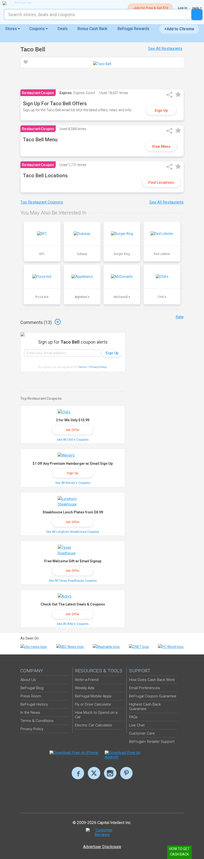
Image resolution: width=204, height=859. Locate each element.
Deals (62, 28)
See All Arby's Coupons (73, 624)
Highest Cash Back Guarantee (145, 706)
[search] (197, 14)
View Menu (161, 146)
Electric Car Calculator (93, 725)
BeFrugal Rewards (133, 28)
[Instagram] (110, 773)
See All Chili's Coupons (73, 439)
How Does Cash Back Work (152, 680)
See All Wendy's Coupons (72, 483)
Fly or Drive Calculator (93, 704)
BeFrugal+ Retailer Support (151, 741)
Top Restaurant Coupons (41, 202)
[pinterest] (126, 773)
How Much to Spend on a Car (96, 714)
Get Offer (73, 430)
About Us (28, 680)
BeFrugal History (34, 704)
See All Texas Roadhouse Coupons (73, 580)
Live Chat (137, 725)
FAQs (133, 717)
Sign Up (161, 110)
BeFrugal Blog (32, 688)
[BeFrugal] (21, 3)
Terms (82, 367)
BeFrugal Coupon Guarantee (152, 696)
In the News (30, 712)
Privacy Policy (98, 367)
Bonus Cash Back (92, 28)
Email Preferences (144, 688)
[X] (94, 773)
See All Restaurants (165, 48)
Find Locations (161, 182)
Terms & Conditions (36, 720)
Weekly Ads (84, 688)
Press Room (30, 696)
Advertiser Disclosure (102, 846)
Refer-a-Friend (87, 680)
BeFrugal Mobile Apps (93, 696)
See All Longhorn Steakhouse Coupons (72, 532)
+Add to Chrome (179, 29)
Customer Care (142, 733)
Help (196, 8)
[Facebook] (78, 773)
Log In (182, 7)
